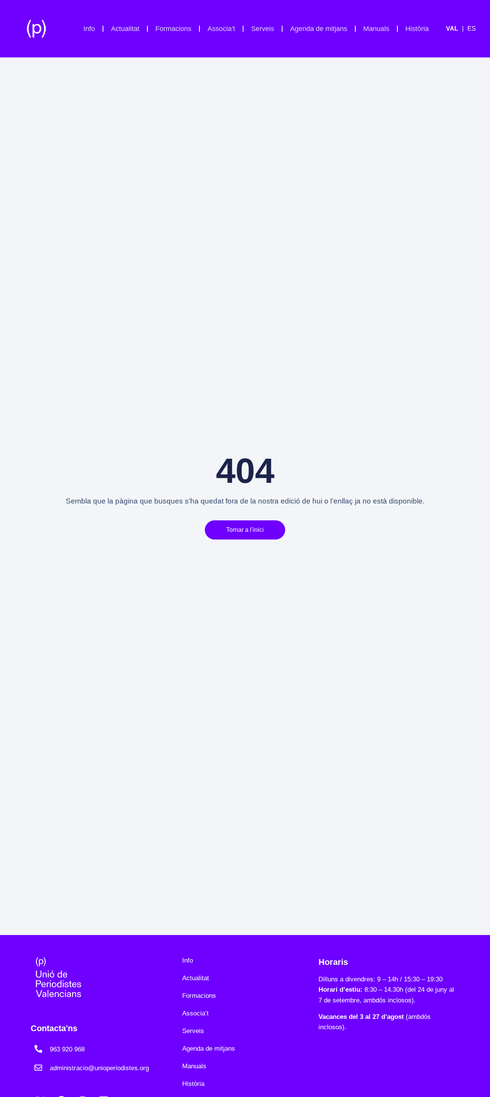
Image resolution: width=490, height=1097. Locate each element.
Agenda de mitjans (318, 29)
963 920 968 (67, 1049)
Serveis (262, 29)
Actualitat (125, 29)
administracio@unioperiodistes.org (99, 1068)
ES (471, 28)
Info (89, 29)
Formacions (173, 29)
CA (456, 29)
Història (417, 29)
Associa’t (221, 29)
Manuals (376, 29)
